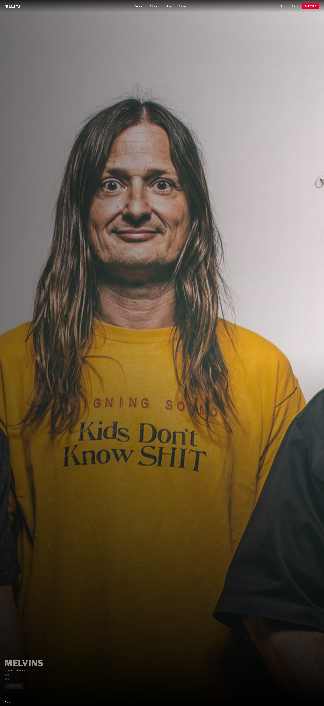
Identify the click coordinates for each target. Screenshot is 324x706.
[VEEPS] (12, 6)
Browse (139, 6)
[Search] (282, 6)
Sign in (295, 6)
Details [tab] (8, 702)
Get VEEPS (310, 6)
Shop (169, 6)
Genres (183, 6)
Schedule (154, 6)
